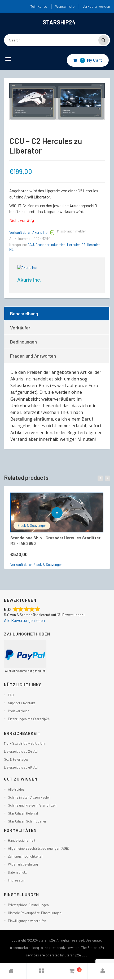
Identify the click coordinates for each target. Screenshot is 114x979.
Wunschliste (64, 6)
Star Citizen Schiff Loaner (27, 821)
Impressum (16, 880)
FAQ (11, 695)
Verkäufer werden (96, 6)
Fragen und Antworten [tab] (33, 356)
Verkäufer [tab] (20, 327)
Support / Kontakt (21, 703)
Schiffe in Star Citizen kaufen (29, 797)
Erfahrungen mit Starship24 (29, 719)
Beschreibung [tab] (24, 313)
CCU (31, 245)
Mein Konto (38, 6)
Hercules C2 (76, 245)
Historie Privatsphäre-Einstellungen (35, 913)
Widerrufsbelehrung (23, 864)
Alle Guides (16, 789)
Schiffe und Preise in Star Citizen (32, 805)
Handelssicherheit (21, 840)
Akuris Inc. (29, 279)
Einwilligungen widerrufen (27, 921)
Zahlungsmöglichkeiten (25, 856)
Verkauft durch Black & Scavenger (36, 564)
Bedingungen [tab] (23, 342)
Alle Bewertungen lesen (24, 620)
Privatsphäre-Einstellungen (28, 905)
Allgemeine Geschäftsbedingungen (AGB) (38, 848)
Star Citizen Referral (23, 813)
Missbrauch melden (71, 231)
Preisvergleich (18, 711)
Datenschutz (17, 872)
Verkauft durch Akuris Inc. (28, 232)
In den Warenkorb (62, 513)
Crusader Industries (50, 245)
